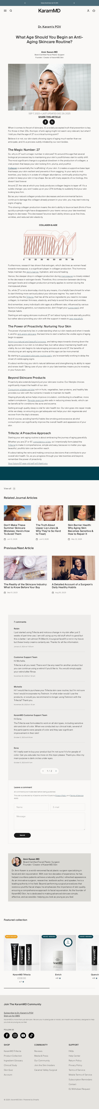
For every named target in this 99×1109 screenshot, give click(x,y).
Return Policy (75, 1061)
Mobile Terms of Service (80, 1075)
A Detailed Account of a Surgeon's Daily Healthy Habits (72, 586)
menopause (67, 276)
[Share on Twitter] (52, 122)
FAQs (71, 1051)
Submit (22, 835)
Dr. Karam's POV (49, 27)
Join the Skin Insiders (44, 1065)
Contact (72, 1084)
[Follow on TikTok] (31, 1035)
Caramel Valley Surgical (45, 1070)
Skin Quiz (8, 1070)
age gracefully (76, 319)
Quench (95, 974)
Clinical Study (10, 1065)
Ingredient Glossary (13, 1061)
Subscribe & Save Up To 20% (49, 3)
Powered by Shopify (31, 1100)
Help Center (74, 1056)
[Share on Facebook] (45, 122)
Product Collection (13, 1056)
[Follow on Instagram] (15, 1035)
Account (8, 1075)
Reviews (38, 1051)
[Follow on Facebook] (7, 1035)
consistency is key (42, 442)
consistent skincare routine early (36, 356)
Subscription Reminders (80, 1080)
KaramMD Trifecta (22, 974)
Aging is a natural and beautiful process (27, 342)
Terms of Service (76, 796)
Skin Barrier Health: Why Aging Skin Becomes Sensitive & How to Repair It (80, 529)
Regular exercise (36, 400)
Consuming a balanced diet (21, 390)
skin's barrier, (32, 272)
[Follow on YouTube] (23, 1035)
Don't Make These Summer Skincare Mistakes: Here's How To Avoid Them (17, 529)
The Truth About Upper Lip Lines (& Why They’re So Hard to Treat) (48, 529)
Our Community (42, 1061)
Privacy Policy (60, 796)
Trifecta (29, 297)
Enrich (58, 974)
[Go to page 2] (56, 771)
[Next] (74, 3)
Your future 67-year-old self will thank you (28, 463)
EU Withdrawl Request (79, 1089)
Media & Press (41, 1056)
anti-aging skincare (27, 334)
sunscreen (73, 308)
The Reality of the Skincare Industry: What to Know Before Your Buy (25, 586)
